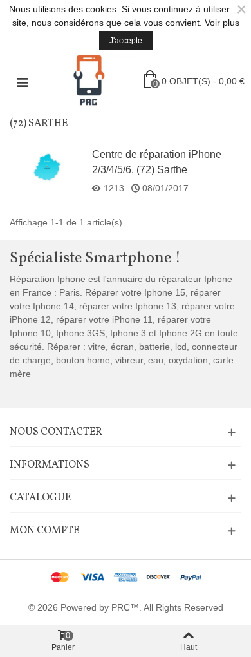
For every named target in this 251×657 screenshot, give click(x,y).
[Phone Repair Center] (89, 81)
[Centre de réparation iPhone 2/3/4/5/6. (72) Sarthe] (47, 167)
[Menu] (22, 81)
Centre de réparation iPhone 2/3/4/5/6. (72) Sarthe (156, 162)
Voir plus (222, 22)
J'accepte (125, 40)
